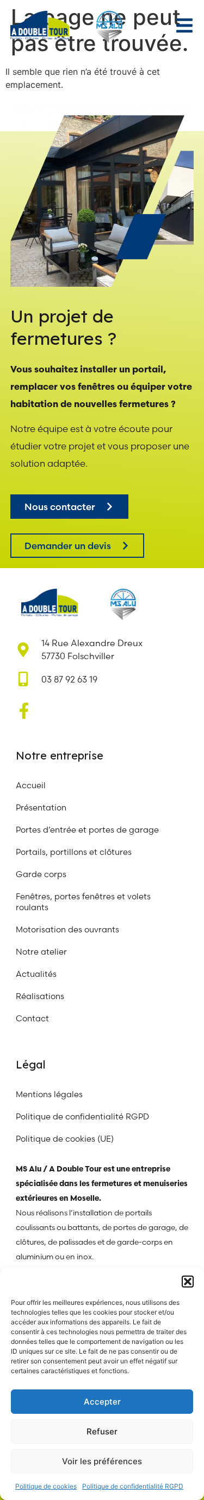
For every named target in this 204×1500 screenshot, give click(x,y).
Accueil (31, 785)
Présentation (41, 807)
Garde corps (41, 874)
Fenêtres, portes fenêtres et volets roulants (83, 901)
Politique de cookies (46, 1486)
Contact (32, 1018)
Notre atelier (42, 952)
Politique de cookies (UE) (65, 1139)
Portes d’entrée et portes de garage (87, 830)
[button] (187, 1281)
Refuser (102, 1431)
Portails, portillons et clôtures (74, 852)
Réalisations (40, 996)
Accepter (102, 1401)
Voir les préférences (102, 1461)
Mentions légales (49, 1094)
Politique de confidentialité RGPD (132, 1486)
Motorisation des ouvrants (67, 929)
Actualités (36, 974)
